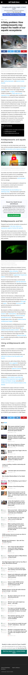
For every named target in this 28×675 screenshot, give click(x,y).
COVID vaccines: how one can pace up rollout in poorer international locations (14, 535)
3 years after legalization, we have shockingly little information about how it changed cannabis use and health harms (16, 503)
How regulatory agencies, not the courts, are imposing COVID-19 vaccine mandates (16, 617)
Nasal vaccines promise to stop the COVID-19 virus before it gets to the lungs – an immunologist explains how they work (17, 494)
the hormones (19, 303)
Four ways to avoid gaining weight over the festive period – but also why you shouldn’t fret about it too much (17, 609)
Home (2, 19)
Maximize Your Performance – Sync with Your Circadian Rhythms (13, 541)
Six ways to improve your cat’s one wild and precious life (16, 596)
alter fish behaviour (21, 281)
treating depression (9, 81)
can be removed (21, 178)
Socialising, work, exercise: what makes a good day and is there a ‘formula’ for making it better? (16, 458)
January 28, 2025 (6, 467)
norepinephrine (12, 314)
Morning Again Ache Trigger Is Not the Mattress (17, 451)
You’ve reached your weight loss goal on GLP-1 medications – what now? (17, 624)
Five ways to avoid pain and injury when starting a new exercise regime (17, 568)
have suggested (13, 363)
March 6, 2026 (11, 552)
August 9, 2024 (6, 543)
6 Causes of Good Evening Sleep (16, 486)
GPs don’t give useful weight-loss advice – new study (16, 602)
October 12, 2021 (12, 520)
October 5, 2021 (6, 537)
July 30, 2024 (5, 478)
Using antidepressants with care (12, 133)
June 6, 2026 (11, 599)
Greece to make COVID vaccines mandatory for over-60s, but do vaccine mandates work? (16, 583)
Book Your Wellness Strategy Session (14, 14)
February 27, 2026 (12, 447)
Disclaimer (3, 669)
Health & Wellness (16, 667)
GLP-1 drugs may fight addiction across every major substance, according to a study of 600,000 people (16, 549)
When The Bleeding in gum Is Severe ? (17, 481)
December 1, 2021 (12, 586)
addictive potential (16, 368)
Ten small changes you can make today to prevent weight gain (16, 518)
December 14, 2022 (12, 498)
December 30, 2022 (12, 571)
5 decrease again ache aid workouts (17, 470)
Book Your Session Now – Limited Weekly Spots (14, 651)
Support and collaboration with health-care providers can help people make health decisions (17, 576)
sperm (4, 303)
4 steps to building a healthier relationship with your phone (13, 465)
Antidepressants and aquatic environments (14, 129)
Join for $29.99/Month (14, 215)
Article (6, 19)
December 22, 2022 (12, 612)
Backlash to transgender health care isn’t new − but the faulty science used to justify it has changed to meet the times (17, 632)
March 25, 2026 (12, 441)
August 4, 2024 (12, 558)
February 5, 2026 (12, 626)
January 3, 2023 (12, 514)
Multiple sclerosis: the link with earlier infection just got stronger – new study (13, 590)
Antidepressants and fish (10, 131)
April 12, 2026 (11, 461)
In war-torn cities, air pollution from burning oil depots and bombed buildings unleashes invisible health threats (17, 437)
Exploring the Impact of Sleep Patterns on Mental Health (17, 556)
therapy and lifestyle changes (8, 381)
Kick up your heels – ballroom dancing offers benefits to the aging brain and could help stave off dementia (17, 511)
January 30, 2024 (12, 635)
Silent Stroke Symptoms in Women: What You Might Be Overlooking (16, 445)
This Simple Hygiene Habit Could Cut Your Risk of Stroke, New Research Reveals (14, 562)
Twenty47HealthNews (5, 667)
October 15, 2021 (12, 507)
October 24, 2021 (12, 620)
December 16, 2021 (12, 579)
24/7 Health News (13, 2)
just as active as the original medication (16, 149)
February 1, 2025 (6, 565)
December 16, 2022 (12, 605)
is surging (11, 91)
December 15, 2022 (12, 432)
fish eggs (23, 301)
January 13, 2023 (4, 33)
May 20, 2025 (11, 531)
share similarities (13, 271)
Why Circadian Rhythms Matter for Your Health (13, 476)
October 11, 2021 (12, 453)
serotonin (3, 314)
